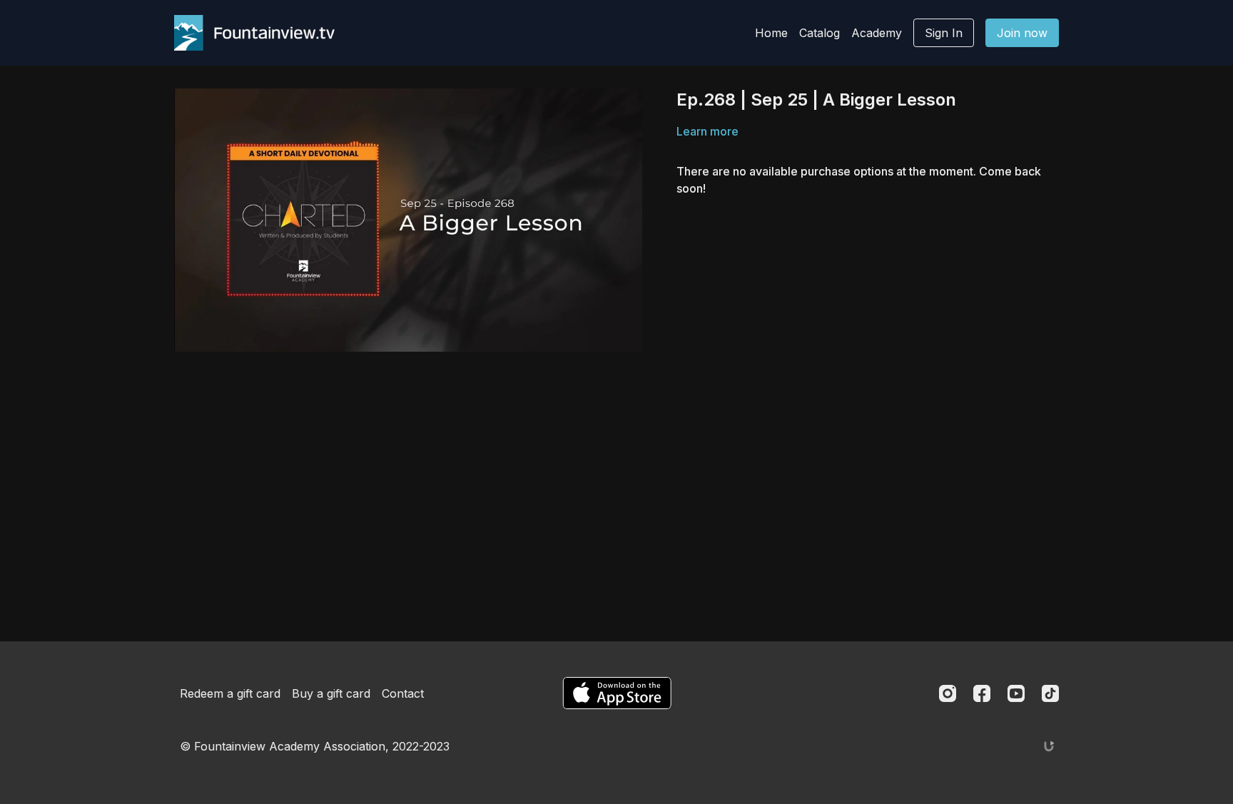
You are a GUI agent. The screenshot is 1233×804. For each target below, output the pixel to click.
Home (771, 33)
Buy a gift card (331, 693)
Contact (403, 693)
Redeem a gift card (230, 693)
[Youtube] (1016, 693)
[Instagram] (947, 693)
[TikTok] (1050, 693)
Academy (876, 33)
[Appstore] (616, 693)
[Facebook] (981, 693)
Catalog (819, 33)
